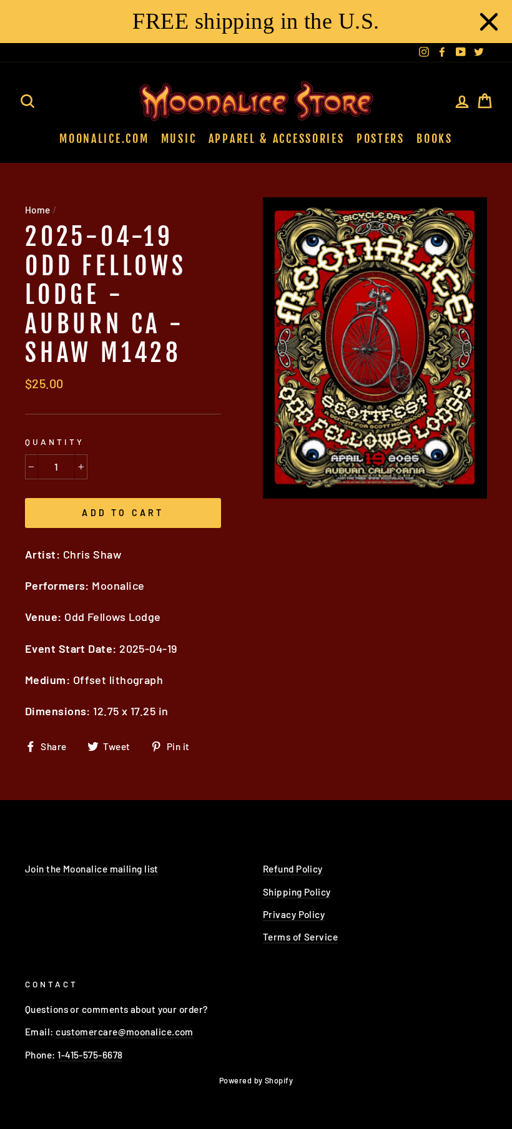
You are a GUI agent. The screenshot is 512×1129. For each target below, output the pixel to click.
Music (179, 138)
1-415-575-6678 (89, 1054)
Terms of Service (300, 936)
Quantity (54, 441)
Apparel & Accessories (277, 138)
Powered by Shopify (256, 1080)
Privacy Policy (294, 914)
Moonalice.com (104, 138)
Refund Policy (293, 868)
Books (434, 138)
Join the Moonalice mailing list (92, 868)
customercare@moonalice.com (125, 1031)
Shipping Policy (297, 891)
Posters (381, 138)
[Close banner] (489, 22)
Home (38, 209)
